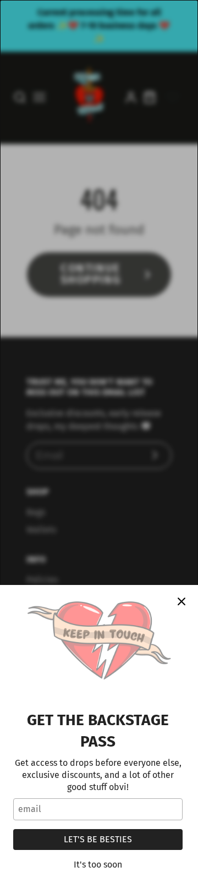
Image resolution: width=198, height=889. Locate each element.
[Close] (181, 601)
